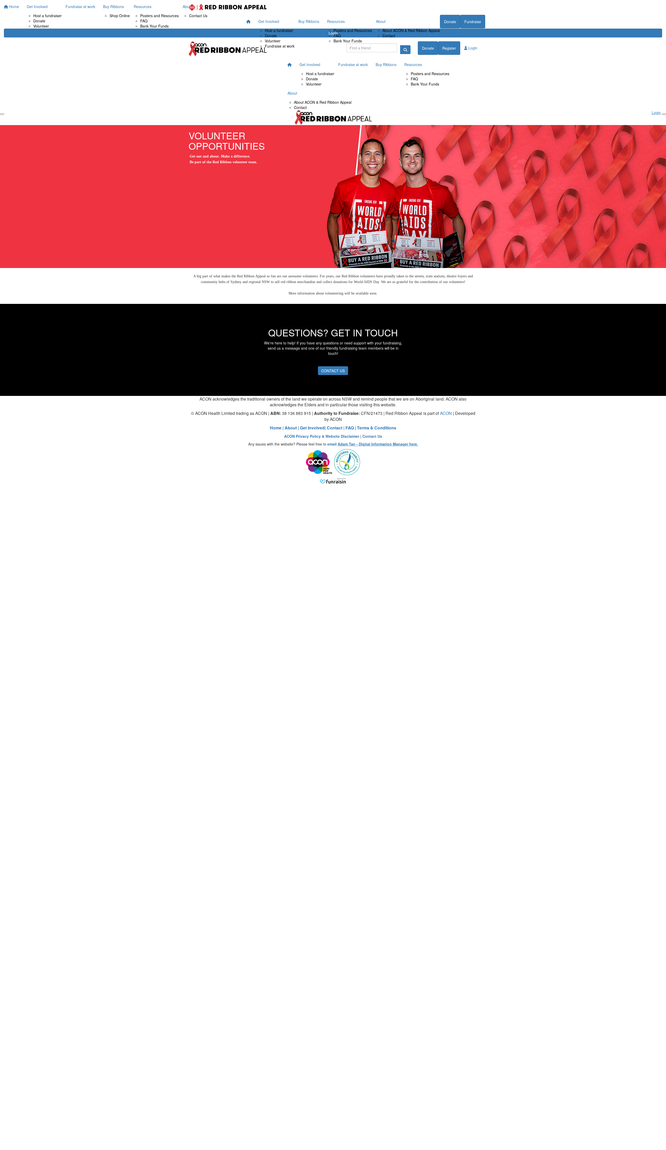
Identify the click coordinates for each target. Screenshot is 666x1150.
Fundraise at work (279, 46)
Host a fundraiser (279, 30)
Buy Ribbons (308, 21)
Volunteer (272, 40)
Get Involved (268, 21)
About (381, 21)
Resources (336, 21)
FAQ (337, 35)
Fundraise (472, 21)
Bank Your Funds (348, 40)
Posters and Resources (353, 30)
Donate (271, 35)
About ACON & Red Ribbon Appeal (411, 30)
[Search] (405, 49)
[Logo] (228, 7)
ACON (446, 413)
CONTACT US (333, 370)
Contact (388, 35)
